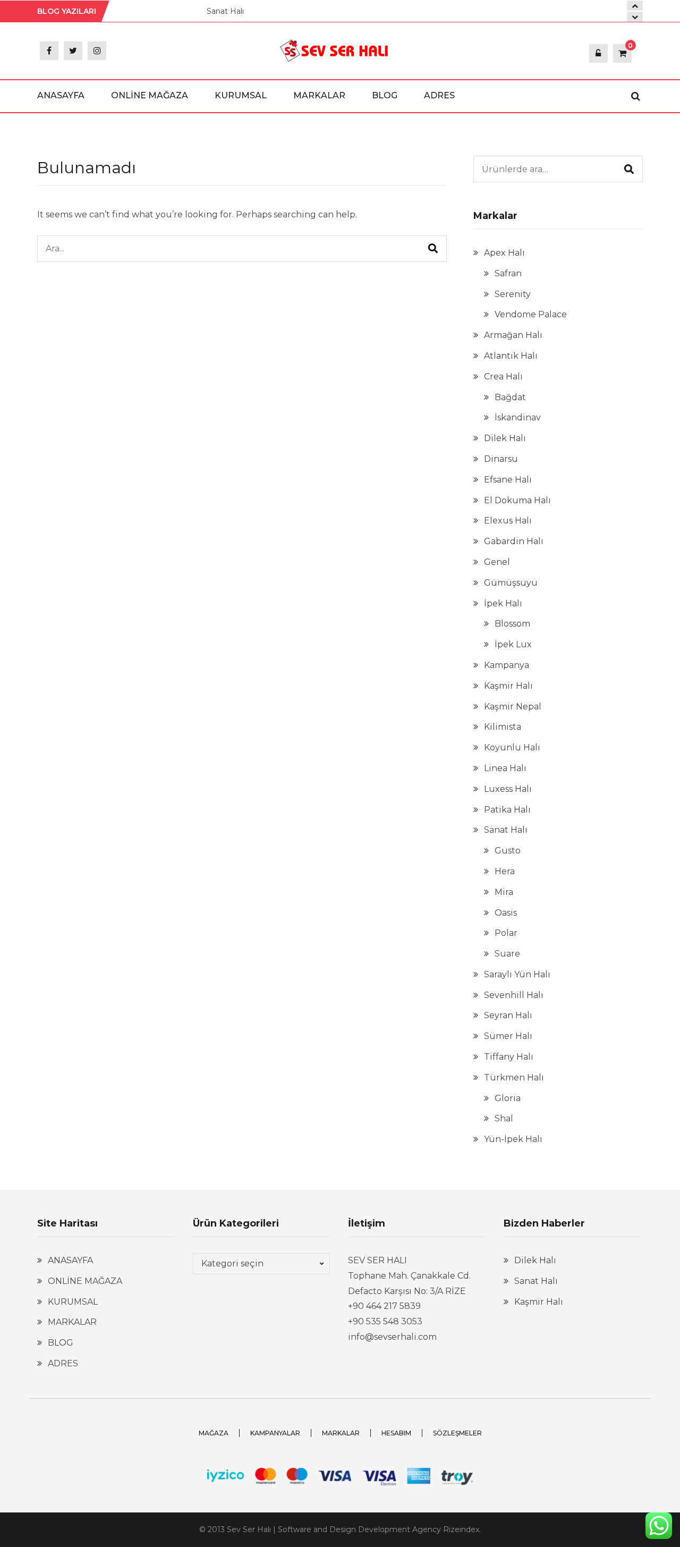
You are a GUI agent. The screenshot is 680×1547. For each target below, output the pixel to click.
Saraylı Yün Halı (517, 974)
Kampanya (506, 665)
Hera (505, 871)
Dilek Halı (505, 438)
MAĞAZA (213, 1433)
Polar (506, 933)
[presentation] (635, 17)
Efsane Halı (508, 480)
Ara (629, 169)
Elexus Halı (508, 520)
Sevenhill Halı (513, 995)
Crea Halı (503, 376)
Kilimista (502, 727)
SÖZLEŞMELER (457, 1433)
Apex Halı (504, 253)
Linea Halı (505, 768)
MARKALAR (319, 95)
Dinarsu (501, 459)
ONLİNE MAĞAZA (149, 95)
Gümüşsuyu (511, 583)
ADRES (439, 95)
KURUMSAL (241, 95)
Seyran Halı (508, 1015)
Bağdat (510, 397)
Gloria (508, 1098)
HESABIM (396, 1433)
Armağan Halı (513, 335)
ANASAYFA (60, 95)
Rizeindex (461, 1529)
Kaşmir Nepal (512, 706)
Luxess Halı (508, 789)
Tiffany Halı (508, 1057)
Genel (497, 562)
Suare (507, 954)
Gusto (508, 851)
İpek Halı (503, 603)
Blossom (512, 624)
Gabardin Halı (513, 541)
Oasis (506, 913)
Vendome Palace (531, 314)
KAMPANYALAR (275, 1433)
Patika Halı (507, 810)
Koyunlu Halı (512, 747)
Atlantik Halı (511, 356)
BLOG (384, 95)
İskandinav (518, 417)
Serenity (513, 294)
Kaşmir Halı (508, 686)
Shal (504, 1118)
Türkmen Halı (514, 1077)
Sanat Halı (225, 11)
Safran (508, 273)
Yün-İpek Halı (513, 1139)
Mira (504, 892)
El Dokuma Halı (517, 500)
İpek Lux (513, 644)
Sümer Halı (508, 1036)
